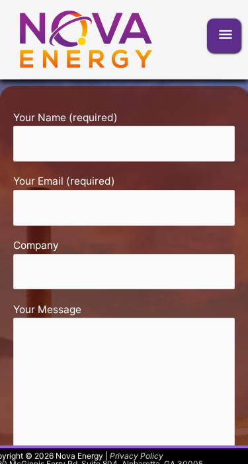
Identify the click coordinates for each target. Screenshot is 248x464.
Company (36, 245)
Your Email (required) (64, 181)
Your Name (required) (65, 117)
